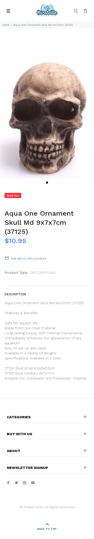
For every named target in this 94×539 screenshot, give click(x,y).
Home (6, 24)
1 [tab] (47, 182)
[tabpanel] (47, 107)
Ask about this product (28, 258)
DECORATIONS (43, 272)
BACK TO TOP (47, 529)
